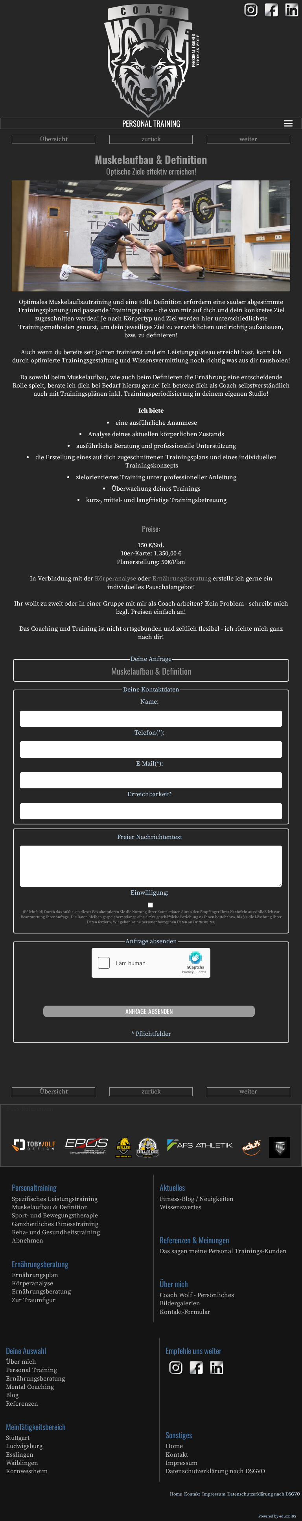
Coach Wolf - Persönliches (197, 1295)
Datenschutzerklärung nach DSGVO (215, 1471)
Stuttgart (17, 1438)
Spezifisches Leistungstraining (55, 1199)
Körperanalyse (116, 578)
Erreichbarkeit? (149, 794)
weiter (248, 139)
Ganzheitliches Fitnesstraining (55, 1224)
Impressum (181, 1463)
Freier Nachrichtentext (149, 837)
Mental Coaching (30, 1387)
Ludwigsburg (24, 1446)
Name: (149, 702)
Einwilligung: (150, 893)
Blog (12, 1395)
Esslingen (19, 1455)
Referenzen (22, 1404)
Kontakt (177, 1455)
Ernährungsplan (35, 1275)
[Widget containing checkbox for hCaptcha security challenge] (151, 963)
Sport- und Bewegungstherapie (55, 1215)
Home (174, 1446)
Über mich (21, 1362)
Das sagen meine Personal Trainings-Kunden (223, 1251)
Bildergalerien (180, 1303)
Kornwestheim (27, 1471)
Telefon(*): (149, 733)
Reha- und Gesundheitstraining (56, 1232)
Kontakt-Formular (185, 1312)
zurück (151, 139)
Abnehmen (27, 1240)
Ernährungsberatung (182, 578)
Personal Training (151, 123)
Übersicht (54, 139)
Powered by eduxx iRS (277, 1516)
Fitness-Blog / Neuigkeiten (197, 1199)
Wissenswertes (180, 1207)
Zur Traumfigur (33, 1300)
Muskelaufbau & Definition (50, 1207)
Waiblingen (22, 1463)
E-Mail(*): (149, 764)
